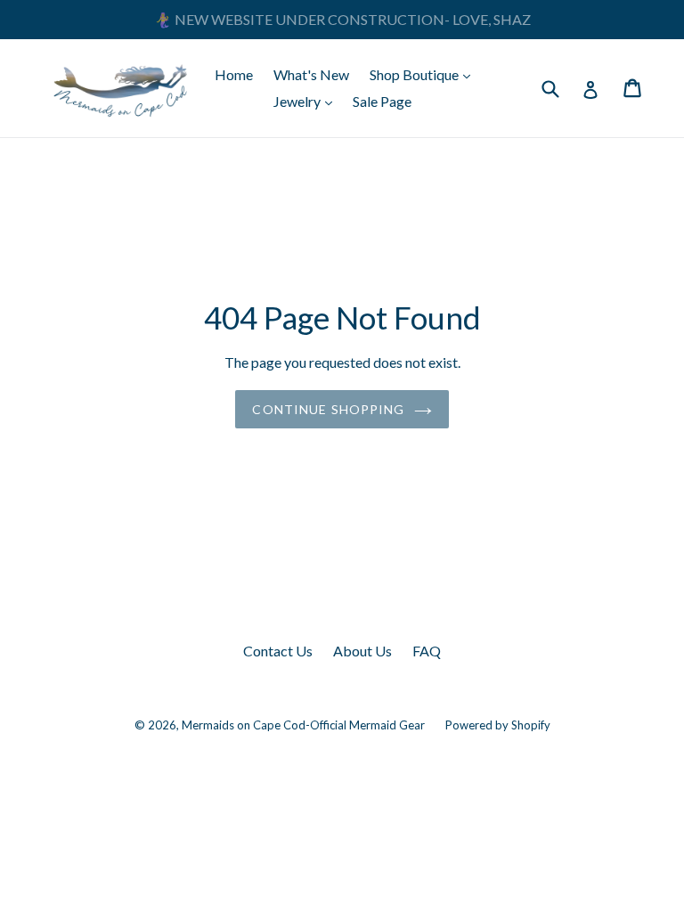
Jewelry (307, 101)
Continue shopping (328, 409)
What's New (311, 74)
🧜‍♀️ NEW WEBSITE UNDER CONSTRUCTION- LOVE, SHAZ (342, 19)
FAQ (426, 650)
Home (234, 74)
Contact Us (278, 650)
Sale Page (382, 101)
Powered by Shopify (497, 725)
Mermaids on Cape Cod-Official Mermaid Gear (303, 725)
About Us (362, 650)
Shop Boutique (424, 74)
